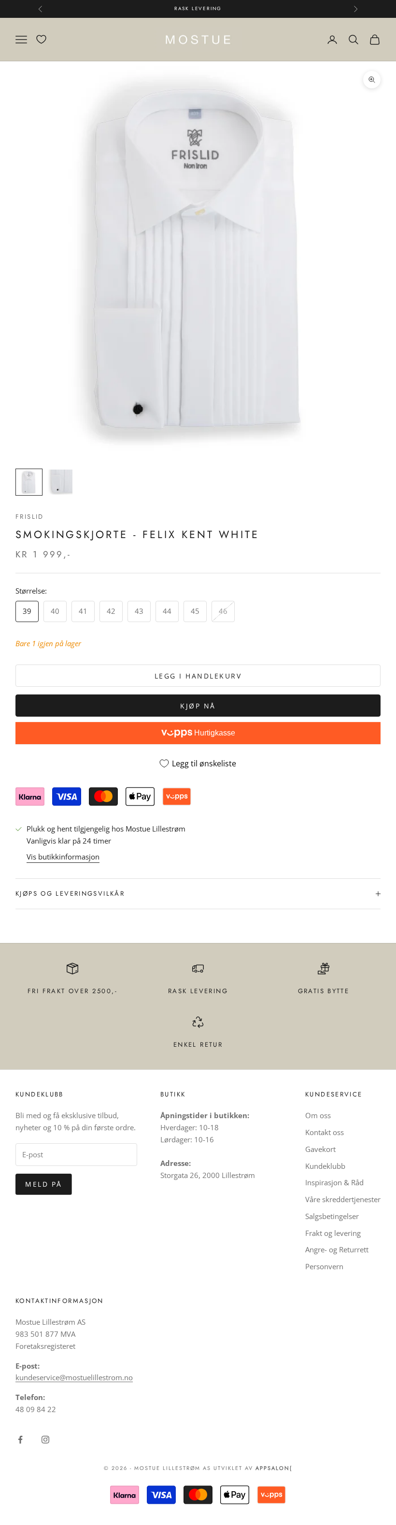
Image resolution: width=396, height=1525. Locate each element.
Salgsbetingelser (332, 1216)
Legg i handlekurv (198, 675)
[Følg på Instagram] (45, 1439)
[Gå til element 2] (59, 482)
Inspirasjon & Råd (334, 1182)
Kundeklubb (325, 1166)
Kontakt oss (324, 1132)
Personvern (324, 1266)
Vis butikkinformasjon (63, 856)
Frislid (29, 516)
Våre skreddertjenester (343, 1199)
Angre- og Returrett (336, 1249)
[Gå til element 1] (28, 482)
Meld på (43, 1184)
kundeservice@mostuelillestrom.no (74, 1377)
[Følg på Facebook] (20, 1439)
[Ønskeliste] (41, 39)
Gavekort (320, 1149)
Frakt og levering (333, 1233)
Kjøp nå (198, 705)
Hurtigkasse (213, 733)
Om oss (318, 1115)
